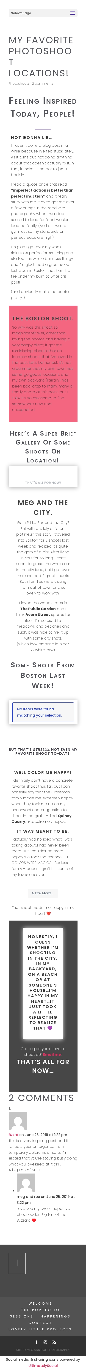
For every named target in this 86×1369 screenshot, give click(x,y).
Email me (52, 1054)
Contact (40, 1322)
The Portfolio (40, 1310)
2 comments (42, 83)
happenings (56, 1316)
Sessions (22, 1316)
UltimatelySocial (43, 1365)
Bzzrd (13, 1134)
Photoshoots (19, 83)
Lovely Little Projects (40, 1329)
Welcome (41, 1303)
